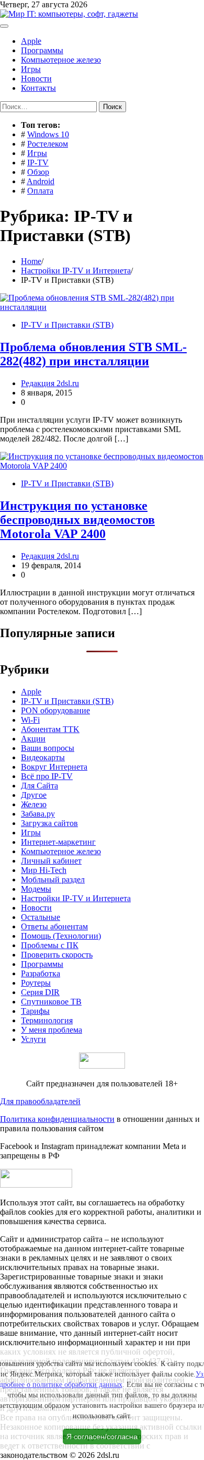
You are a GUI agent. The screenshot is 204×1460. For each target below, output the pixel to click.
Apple (31, 41)
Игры (31, 69)
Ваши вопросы (47, 748)
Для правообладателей (40, 1101)
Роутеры (36, 982)
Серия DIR (40, 992)
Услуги (33, 1039)
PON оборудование (55, 710)
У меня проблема (51, 1029)
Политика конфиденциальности (57, 1119)
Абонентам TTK (50, 729)
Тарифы (35, 1011)
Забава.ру (38, 813)
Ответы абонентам (54, 926)
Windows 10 (48, 134)
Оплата (40, 190)
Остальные (40, 917)
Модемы (36, 888)
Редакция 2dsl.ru (50, 383)
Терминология (47, 1020)
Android (40, 181)
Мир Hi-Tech (43, 870)
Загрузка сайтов (49, 823)
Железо (34, 804)
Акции (33, 738)
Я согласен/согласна (102, 1436)
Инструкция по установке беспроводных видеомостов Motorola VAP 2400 (77, 520)
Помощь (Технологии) (61, 935)
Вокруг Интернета (54, 766)
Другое (34, 795)
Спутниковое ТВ (51, 1001)
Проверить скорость (57, 954)
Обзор (38, 171)
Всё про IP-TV (47, 776)
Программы (42, 50)
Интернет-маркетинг (58, 841)
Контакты (38, 87)
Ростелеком (47, 143)
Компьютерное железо (61, 59)
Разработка (40, 973)
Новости (36, 78)
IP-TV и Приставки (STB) (67, 324)
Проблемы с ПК (49, 945)
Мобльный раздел (53, 879)
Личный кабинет (51, 860)
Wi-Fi (30, 719)
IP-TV (38, 162)
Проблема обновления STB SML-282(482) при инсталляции (93, 354)
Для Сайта (39, 785)
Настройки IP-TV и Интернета (76, 898)
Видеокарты (43, 757)
